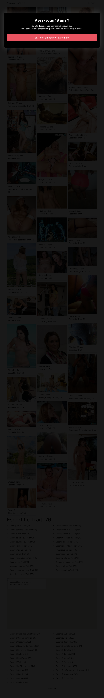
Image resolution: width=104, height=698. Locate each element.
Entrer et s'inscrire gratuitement (52, 37)
